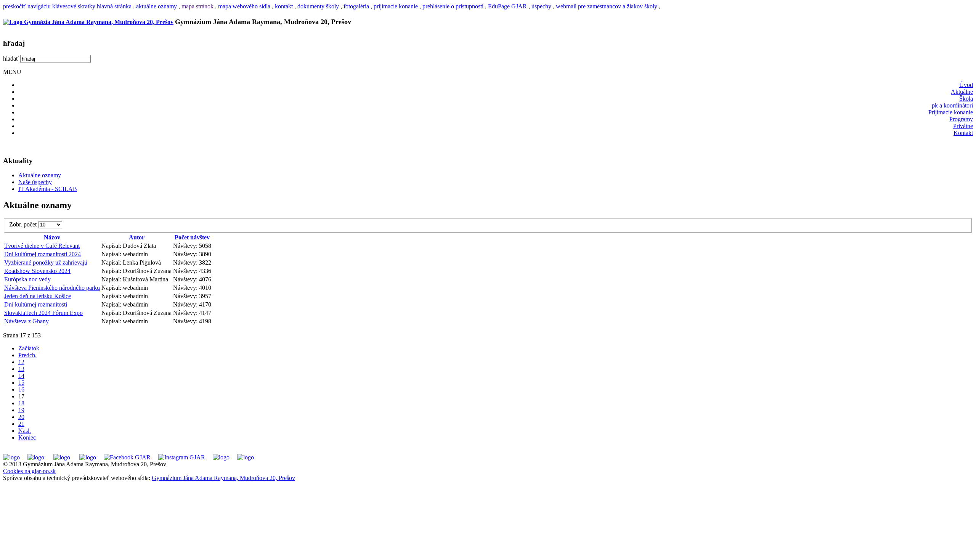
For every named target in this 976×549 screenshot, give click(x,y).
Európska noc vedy (27, 279)
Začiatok (28, 348)
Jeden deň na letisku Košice (37, 296)
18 (21, 403)
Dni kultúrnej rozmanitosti (35, 304)
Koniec (27, 437)
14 (21, 375)
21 (21, 424)
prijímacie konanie (396, 6)
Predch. (27, 355)
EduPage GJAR (507, 6)
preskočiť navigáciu (27, 6)
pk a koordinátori (952, 105)
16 (21, 389)
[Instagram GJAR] (181, 457)
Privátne (963, 126)
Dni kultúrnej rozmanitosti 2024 (42, 254)
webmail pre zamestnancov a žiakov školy (606, 6)
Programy (961, 119)
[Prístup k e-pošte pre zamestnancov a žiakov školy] (35, 457)
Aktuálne (962, 91)
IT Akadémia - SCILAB (47, 189)
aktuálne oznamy (156, 6)
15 (21, 382)
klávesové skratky (73, 6)
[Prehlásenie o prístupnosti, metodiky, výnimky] (245, 457)
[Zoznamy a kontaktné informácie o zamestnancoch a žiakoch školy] (87, 457)
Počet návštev (192, 237)
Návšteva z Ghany (26, 321)
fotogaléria (356, 6)
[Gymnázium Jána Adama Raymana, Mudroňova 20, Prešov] (88, 22)
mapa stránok (197, 6)
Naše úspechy (35, 182)
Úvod (966, 85)
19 (21, 410)
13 (21, 369)
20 (21, 417)
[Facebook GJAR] (127, 457)
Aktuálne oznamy (39, 175)
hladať (11, 58)
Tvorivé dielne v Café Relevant (42, 245)
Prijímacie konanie (950, 112)
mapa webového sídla (244, 6)
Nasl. (24, 430)
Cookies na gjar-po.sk (29, 471)
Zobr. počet (23, 224)
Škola (966, 98)
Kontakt (963, 133)
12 (21, 362)
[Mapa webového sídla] (221, 457)
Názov (52, 237)
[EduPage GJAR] (11, 457)
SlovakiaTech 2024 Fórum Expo (43, 313)
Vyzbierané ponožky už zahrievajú (45, 262)
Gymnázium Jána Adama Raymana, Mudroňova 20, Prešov (223, 478)
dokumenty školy (318, 6)
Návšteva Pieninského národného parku (52, 287)
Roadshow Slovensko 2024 (37, 271)
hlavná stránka (114, 6)
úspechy (541, 6)
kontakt (284, 6)
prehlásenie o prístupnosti (452, 6)
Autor (136, 237)
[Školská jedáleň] (61, 457)
